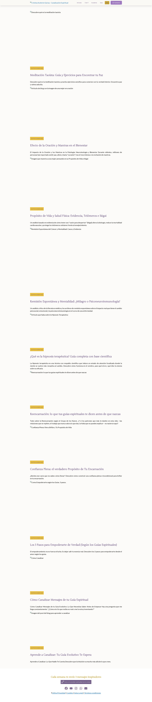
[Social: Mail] (86, 688)
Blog (107, 2)
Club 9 (86, 2)
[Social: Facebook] (66, 688)
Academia (94, 2)
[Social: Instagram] (76, 688)
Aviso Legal (78, 693)
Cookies (70, 693)
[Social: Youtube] (71, 688)
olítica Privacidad (58, 693)
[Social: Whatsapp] (81, 688)
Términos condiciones (92, 693)
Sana (101, 2)
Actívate (79, 2)
